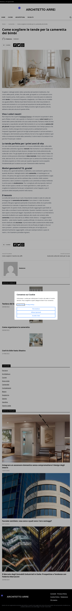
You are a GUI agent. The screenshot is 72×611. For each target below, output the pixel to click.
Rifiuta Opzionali (36, 312)
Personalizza (36, 309)
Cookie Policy (21, 304)
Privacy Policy (30, 304)
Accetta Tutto (36, 315)
